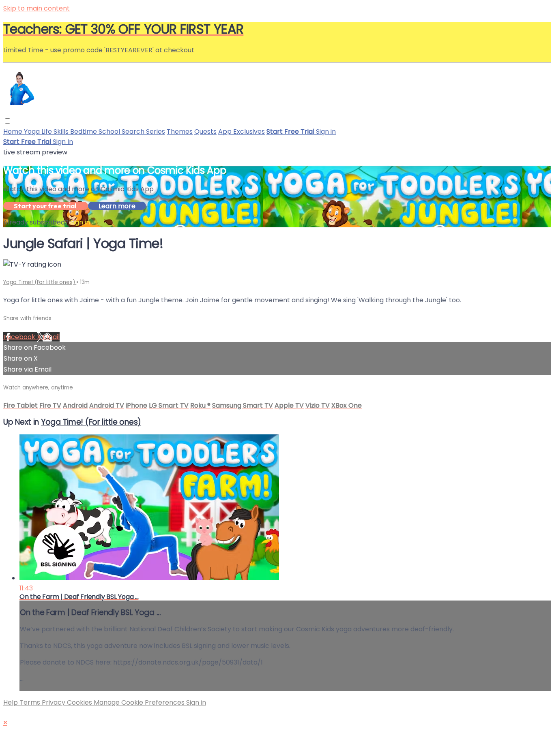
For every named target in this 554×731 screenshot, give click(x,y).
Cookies (80, 702)
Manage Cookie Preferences (140, 702)
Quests (205, 131)
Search (134, 131)
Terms (30, 702)
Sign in (326, 131)
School (110, 131)
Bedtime (84, 131)
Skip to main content (36, 8)
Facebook (20, 337)
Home (13, 131)
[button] (7, 121)
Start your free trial (45, 206)
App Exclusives (241, 131)
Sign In (63, 141)
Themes (180, 131)
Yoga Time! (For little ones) (39, 282)
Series (155, 131)
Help (11, 702)
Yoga (32, 131)
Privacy (54, 702)
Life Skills (55, 131)
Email (51, 337)
